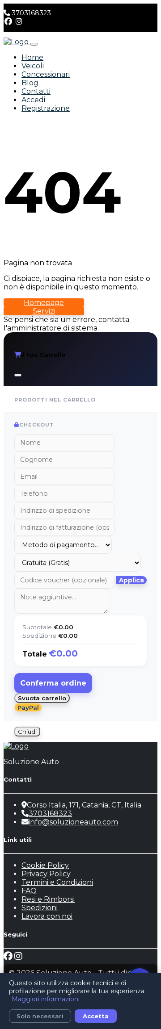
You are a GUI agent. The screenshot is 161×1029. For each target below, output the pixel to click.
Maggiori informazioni (46, 999)
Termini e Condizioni (57, 882)
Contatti (36, 91)
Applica (131, 580)
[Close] (17, 375)
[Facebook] (8, 21)
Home (32, 57)
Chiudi (27, 731)
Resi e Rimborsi (48, 899)
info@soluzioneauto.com (73, 822)
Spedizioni (39, 908)
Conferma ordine (53, 683)
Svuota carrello (42, 698)
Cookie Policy (45, 865)
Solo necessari (40, 1016)
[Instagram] (19, 21)
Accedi (33, 100)
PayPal (28, 707)
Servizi (44, 311)
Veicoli (32, 66)
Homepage (44, 302)
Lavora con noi (46, 916)
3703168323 (31, 13)
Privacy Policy (46, 874)
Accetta (96, 1016)
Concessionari (45, 74)
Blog (29, 83)
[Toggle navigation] (34, 44)
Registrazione (45, 108)
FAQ (29, 891)
